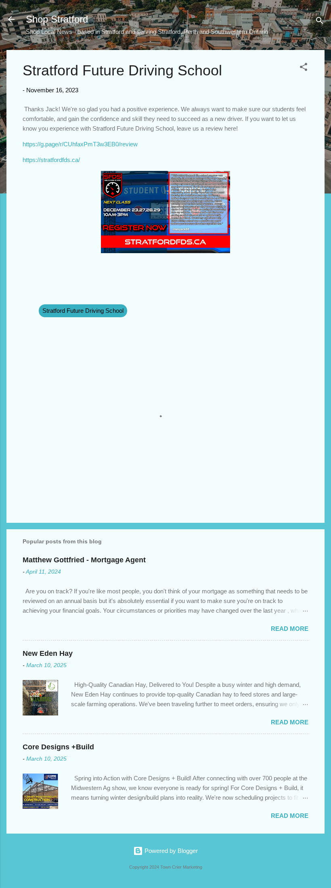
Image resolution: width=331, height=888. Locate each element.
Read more (289, 628)
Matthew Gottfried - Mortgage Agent (84, 560)
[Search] (320, 22)
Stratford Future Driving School (83, 310)
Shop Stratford (57, 19)
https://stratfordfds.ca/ (51, 159)
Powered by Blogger (170, 850)
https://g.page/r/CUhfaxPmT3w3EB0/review (80, 144)
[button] (303, 68)
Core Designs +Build (58, 747)
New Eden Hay (48, 653)
